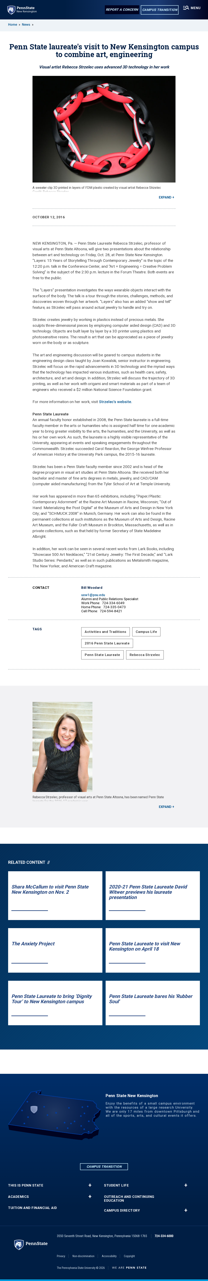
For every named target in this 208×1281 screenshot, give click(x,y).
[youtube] (125, 1151)
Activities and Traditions (105, 632)
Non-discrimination (83, 1256)
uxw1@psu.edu (93, 595)
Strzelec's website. (115, 401)
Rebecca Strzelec (145, 655)
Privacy (61, 1256)
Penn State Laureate (102, 655)
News (26, 25)
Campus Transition (159, 10)
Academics (18, 1197)
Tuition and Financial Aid (32, 1208)
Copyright (129, 1256)
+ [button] (89, 1185)
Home (12, 25)
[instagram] (104, 1151)
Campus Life (146, 632)
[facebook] (93, 1151)
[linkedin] (83, 1151)
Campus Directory (122, 1210)
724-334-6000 (164, 1236)
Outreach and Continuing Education (129, 1198)
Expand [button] (165, 197)
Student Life (116, 1185)
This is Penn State (25, 1185)
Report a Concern (122, 10)
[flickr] (114, 1151)
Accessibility (109, 1256)
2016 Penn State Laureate (107, 643)
